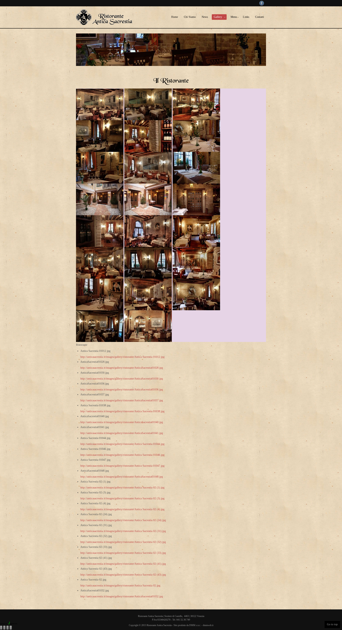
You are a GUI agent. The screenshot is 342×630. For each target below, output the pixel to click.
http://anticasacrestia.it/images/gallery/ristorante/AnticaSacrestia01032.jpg (121, 596)
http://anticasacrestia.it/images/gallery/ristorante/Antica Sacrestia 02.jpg (120, 585)
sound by (3, 623)
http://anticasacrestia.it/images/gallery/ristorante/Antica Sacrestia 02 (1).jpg (122, 487)
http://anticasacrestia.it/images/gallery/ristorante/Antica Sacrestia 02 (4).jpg (122, 509)
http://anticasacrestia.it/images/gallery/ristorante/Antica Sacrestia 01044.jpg (122, 444)
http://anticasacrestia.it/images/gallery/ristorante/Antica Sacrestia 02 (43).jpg (123, 574)
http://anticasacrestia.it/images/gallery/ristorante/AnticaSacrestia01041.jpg (121, 433)
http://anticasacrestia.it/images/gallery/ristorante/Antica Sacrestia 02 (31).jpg (123, 531)
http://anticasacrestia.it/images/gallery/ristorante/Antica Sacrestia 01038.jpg (122, 411)
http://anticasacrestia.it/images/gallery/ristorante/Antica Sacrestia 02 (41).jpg (123, 563)
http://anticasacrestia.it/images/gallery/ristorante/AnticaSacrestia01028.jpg (121, 367)
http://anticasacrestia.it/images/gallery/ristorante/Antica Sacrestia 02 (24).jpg (123, 520)
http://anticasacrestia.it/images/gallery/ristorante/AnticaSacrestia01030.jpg (121, 378)
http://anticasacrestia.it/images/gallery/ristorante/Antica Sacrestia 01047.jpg (122, 465)
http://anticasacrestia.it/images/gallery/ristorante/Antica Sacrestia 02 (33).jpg (123, 552)
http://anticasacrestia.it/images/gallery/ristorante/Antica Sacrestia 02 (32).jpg (123, 542)
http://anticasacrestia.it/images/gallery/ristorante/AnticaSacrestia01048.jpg (121, 476)
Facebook (261, 3)
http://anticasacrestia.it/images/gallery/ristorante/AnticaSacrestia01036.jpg (121, 389)
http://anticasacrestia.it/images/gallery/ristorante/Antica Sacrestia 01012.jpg (122, 356)
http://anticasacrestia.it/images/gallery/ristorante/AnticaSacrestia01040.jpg (121, 422)
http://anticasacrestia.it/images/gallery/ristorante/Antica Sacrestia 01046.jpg (122, 454)
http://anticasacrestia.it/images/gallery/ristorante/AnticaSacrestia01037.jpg (121, 400)
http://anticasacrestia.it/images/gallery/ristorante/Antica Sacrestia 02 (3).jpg (122, 498)
